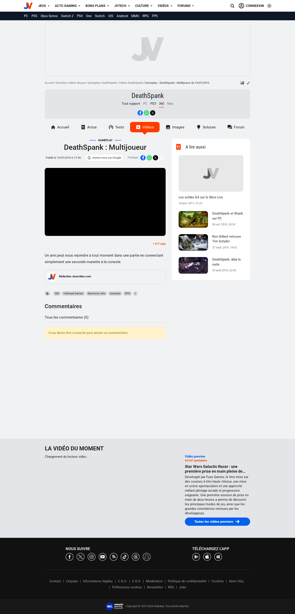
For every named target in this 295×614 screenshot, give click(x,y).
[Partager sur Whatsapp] (146, 112)
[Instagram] (91, 556)
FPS (155, 16)
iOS (110, 16)
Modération (154, 581)
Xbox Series (49, 16)
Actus (92, 127)
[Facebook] (69, 556)
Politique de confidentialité (187, 581)
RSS (171, 587)
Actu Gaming (66, 6)
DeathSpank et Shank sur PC (227, 216)
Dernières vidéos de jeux (71, 82)
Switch (100, 16)
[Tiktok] (124, 556)
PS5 (34, 16)
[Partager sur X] (152, 112)
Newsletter (155, 587)
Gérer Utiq (236, 581)
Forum (239, 127)
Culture (142, 6)
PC (26, 16)
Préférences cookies (127, 587)
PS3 (153, 104)
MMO (135, 16)
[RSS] (113, 556)
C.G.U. (122, 581)
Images (178, 127)
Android (122, 16)
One (89, 16)
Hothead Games (73, 293)
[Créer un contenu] (248, 83)
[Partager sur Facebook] (140, 112)
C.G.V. (136, 581)
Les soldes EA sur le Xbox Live (201, 197)
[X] (80, 556)
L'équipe (72, 581)
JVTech (120, 6)
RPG (146, 16)
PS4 (79, 16)
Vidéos (163, 6)
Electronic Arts (96, 293)
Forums (184, 6)
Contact (55, 581)
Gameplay (93, 82)
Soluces (209, 127)
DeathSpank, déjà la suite (226, 261)
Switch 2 (67, 16)
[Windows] (218, 556)
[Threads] (136, 556)
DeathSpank (109, 82)
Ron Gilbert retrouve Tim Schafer (226, 239)
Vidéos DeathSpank (131, 82)
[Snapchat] (147, 556)
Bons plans (95, 6)
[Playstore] (196, 556)
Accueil (49, 82)
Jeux (42, 6)
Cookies (218, 581)
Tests (119, 127)
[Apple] (207, 556)
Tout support (131, 104)
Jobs (182, 587)
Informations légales (98, 581)
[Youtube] (102, 556)
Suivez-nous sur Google (106, 157)
